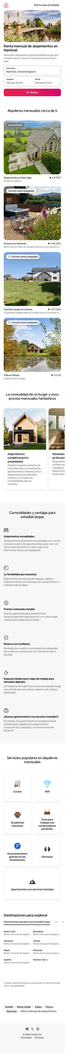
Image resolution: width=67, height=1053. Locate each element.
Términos (39, 1037)
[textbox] (18, 83)
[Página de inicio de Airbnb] (6, 5)
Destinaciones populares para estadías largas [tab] (27, 921)
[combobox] (32, 72)
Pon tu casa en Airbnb (46, 5)
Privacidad (26, 1037)
